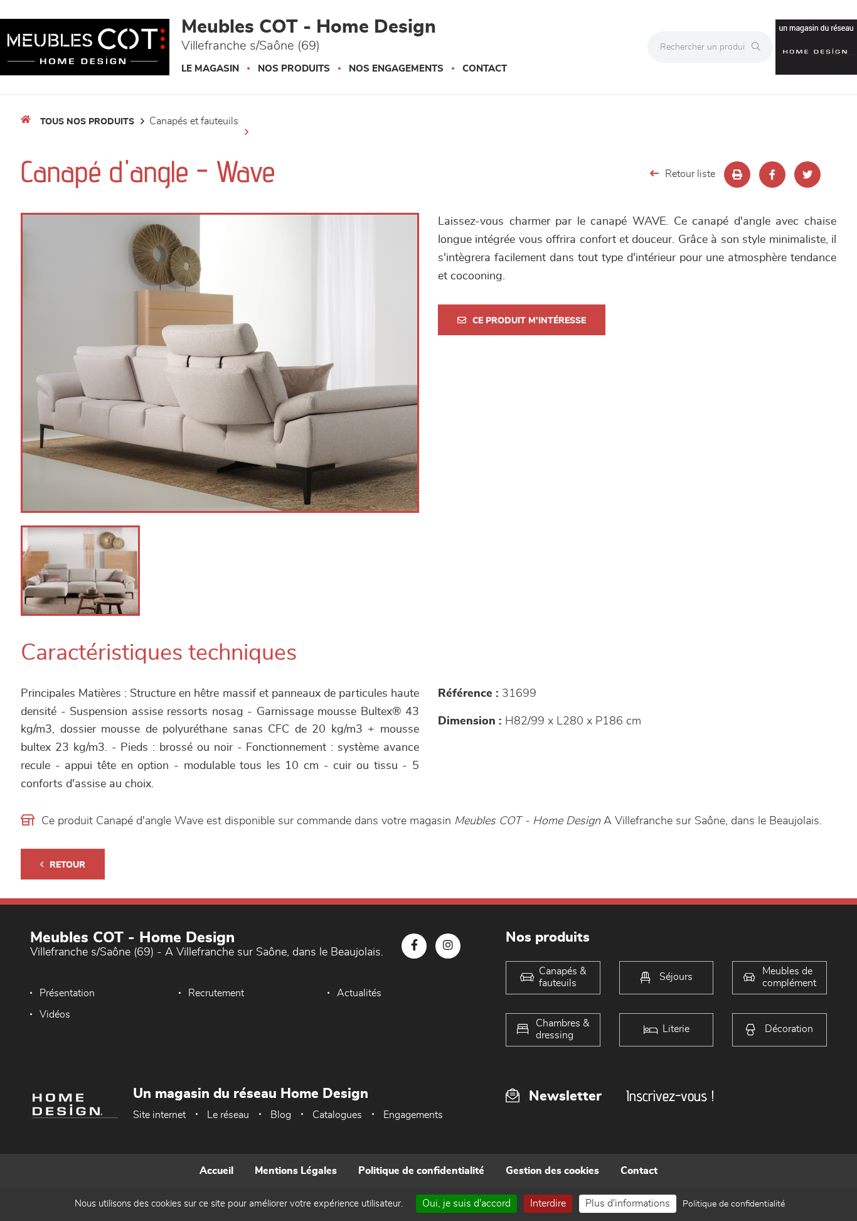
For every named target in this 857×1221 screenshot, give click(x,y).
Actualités (359, 993)
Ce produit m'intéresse (529, 320)
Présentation (67, 993)
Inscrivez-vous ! (670, 1096)
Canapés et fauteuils (193, 121)
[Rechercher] (759, 47)
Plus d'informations (627, 1203)
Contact (484, 68)
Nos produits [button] (294, 68)
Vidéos (55, 1014)
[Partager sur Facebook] (772, 174)
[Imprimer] (737, 174)
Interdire (548, 1203)
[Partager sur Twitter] (807, 174)
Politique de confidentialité (421, 1171)
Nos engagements (396, 68)
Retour (67, 865)
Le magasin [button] (210, 68)
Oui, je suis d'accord (466, 1203)
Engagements (413, 1115)
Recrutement (216, 993)
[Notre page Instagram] (447, 946)
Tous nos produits (87, 121)
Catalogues (337, 1115)
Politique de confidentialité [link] (734, 1204)
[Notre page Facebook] (414, 946)
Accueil (216, 1171)
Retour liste (690, 174)
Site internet (159, 1115)
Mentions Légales (296, 1171)
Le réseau (228, 1115)
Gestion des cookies (552, 1171)
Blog (280, 1115)
